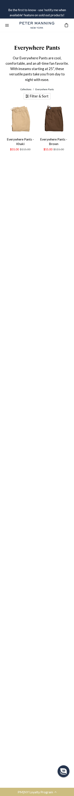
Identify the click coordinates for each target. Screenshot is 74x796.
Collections (25, 89)
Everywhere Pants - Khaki (20, 141)
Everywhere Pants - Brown (53, 141)
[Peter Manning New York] (37, 25)
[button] (37, 792)
